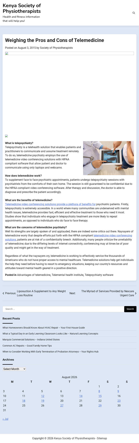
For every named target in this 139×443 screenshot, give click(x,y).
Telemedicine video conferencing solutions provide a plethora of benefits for (50, 204)
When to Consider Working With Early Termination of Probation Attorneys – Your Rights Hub (50, 351)
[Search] (133, 12)
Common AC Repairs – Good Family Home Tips (27, 345)
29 (100, 405)
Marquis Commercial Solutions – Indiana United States (31, 339)
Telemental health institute (67, 275)
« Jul (5, 419)
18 (23, 400)
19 (42, 400)
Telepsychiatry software (99, 275)
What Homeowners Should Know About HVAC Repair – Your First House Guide (44, 327)
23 (119, 400)
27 (61, 405)
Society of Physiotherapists (56, 47)
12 (42, 396)
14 (80, 396)
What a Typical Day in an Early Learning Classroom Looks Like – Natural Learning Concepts (50, 333)
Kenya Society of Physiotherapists (22, 8)
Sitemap (102, 438)
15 (100, 396)
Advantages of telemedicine (33, 275)
